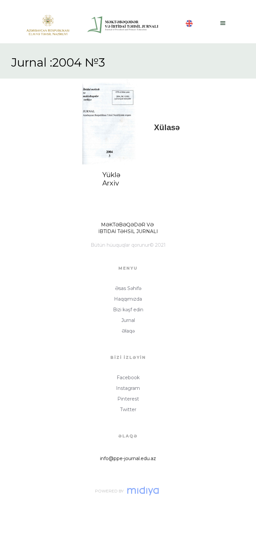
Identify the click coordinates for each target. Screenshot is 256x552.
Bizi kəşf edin (128, 310)
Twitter (128, 410)
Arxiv (110, 183)
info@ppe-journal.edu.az (128, 458)
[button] (223, 21)
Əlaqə (128, 331)
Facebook (128, 378)
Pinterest (128, 399)
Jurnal (128, 320)
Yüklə (111, 174)
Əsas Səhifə (128, 288)
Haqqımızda (128, 299)
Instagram (128, 388)
